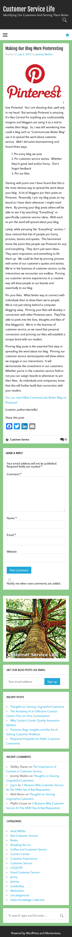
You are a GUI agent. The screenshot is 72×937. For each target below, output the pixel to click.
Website (12, 551)
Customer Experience (23, 858)
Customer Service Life (29, 9)
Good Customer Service (25, 872)
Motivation (17, 890)
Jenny (13, 877)
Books (14, 840)
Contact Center (20, 854)
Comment (14, 474)
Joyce (13, 785)
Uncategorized (19, 895)
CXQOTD (16, 868)
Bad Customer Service (24, 835)
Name (12, 518)
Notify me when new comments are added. (34, 583)
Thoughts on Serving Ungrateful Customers (37, 706)
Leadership (17, 886)
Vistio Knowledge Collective (27, 900)
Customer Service (19, 439)
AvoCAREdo (18, 831)
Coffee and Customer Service (28, 849)
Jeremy (14, 881)
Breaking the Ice (20, 845)
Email (11, 534)
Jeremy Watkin (44, 54)
